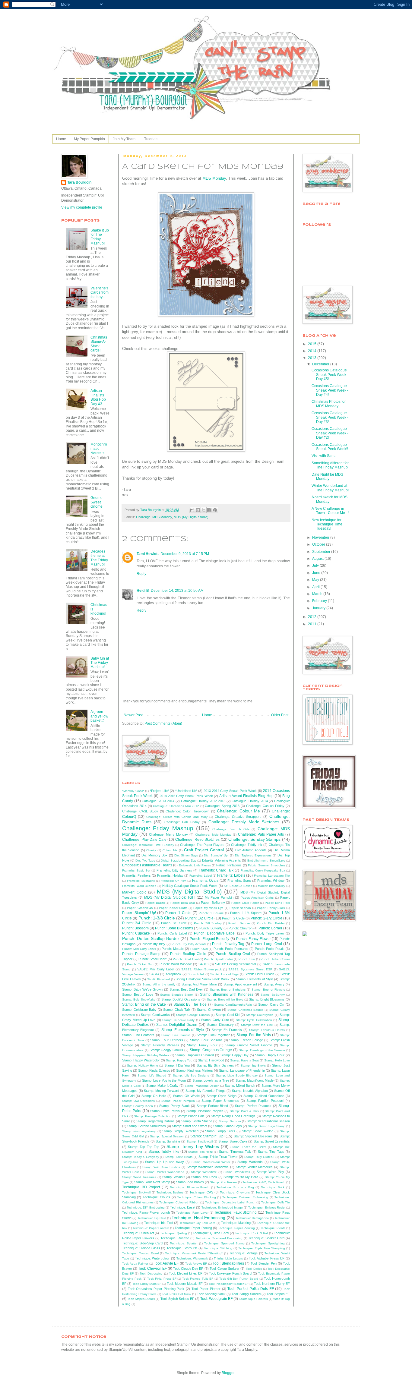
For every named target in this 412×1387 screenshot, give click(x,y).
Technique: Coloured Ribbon (179, 1202)
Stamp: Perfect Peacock (253, 1106)
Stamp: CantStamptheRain (233, 1004)
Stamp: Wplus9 (173, 1177)
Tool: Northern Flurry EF (272, 1283)
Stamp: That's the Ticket (248, 1147)
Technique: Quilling (173, 1233)
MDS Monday (214, 178)
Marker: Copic (134, 892)
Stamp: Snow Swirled (257, 1131)
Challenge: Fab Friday (181, 822)
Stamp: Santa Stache (196, 1121)
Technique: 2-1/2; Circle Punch (263, 1182)
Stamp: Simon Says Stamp (266, 1126)
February (320, 601)
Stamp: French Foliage (246, 1040)
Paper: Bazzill (155, 902)
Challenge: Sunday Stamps (254, 839)
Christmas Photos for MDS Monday (329, 403)
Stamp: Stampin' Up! (207, 1136)
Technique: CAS (201, 1192)
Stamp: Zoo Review (223, 1182)
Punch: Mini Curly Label (139, 948)
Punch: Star (247, 959)
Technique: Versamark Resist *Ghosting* (194, 1253)
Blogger (228, 1373)
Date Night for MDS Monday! (327, 476)
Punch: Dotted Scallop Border (150, 938)
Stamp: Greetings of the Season (262, 1050)
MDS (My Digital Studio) (191, 517)
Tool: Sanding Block (211, 1294)
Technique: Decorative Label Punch (230, 1202)
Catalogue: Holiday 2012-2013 (203, 801)
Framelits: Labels (231, 875)
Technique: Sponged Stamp (224, 1243)
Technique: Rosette (174, 1238)
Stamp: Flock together (213, 1035)
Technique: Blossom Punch (189, 1187)
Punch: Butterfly (211, 928)
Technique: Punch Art (138, 1233)
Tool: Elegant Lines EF (185, 1273)
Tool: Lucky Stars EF (146, 1283)
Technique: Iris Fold (158, 1223)
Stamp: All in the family (158, 984)
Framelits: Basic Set (136, 870)
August (318, 558)
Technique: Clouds (156, 1197)
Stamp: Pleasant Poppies (204, 1111)
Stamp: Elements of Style (254, 979)
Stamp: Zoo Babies (190, 1182)
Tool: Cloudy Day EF (188, 1268)
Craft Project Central (204, 849)
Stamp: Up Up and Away (164, 1162)
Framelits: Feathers (136, 875)
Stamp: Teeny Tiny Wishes (192, 1146)
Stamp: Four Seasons (206, 1040)
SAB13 (203, 964)
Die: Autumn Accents (251, 850)
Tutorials (151, 139)
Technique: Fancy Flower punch (146, 1212)
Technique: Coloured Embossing (245, 1197)
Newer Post (133, 715)
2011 (312, 624)
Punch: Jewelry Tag (228, 944)
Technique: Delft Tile (275, 1202)
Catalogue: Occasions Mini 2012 (176, 806)
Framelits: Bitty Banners (174, 870)
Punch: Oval (199, 948)
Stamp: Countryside (260, 1015)
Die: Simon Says (186, 855)
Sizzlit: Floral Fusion (259, 974)
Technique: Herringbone (252, 1218)
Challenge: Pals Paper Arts (261, 834)
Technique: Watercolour (152, 1258)
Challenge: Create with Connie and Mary (176, 816)
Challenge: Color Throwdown (187, 811)
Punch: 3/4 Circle (136, 923)
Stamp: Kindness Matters (194, 1070)
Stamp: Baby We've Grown (142, 989)
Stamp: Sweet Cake (233, 1141)
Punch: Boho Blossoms (174, 928)
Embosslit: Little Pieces (195, 865)
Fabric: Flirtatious (229, 865)
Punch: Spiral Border (218, 959)
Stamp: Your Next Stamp (152, 1182)
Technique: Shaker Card (266, 1238)
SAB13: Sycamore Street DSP (250, 969)
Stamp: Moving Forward (161, 1090)
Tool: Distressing (151, 1273)
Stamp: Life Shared (152, 1075)
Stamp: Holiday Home (142, 1065)
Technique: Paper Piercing (236, 1228)
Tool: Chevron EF (152, 1268)
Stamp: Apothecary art (240, 984)
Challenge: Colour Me (238, 811)
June (316, 573)
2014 (312, 351)
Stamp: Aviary (274, 984)
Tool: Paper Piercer (206, 1289)
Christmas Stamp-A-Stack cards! (98, 343)
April (316, 587)
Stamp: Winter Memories (254, 1167)
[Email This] (192, 510)
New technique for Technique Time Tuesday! (327, 524)
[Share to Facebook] (209, 510)
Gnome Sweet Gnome (96, 502)
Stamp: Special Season (167, 1136)
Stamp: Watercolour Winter (211, 1162)
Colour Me (170, 850)
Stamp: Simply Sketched (180, 1131)
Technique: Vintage (243, 1253)
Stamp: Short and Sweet (189, 1126)
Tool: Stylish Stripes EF (177, 1298)
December (321, 364)
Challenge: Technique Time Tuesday (148, 844)
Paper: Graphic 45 (140, 907)
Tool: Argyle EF (166, 1263)
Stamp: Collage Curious (193, 1015)
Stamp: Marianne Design (202, 1085)
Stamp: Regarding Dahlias (155, 1121)
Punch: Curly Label (171, 933)
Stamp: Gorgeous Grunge (211, 1050)
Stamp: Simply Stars (220, 1131)
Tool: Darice (254, 1268)
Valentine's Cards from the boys (99, 292)
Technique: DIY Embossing (145, 1207)
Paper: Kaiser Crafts (173, 907)
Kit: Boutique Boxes (238, 885)
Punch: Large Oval (266, 944)
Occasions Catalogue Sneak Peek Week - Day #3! (330, 417)
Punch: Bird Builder (271, 923)
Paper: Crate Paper (245, 902)
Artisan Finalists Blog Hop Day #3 (98, 397)
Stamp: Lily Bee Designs (191, 1075)
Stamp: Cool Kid (227, 1015)
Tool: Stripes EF (278, 1294)
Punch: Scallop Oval (233, 954)
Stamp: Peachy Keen (137, 1106)
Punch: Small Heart (152, 959)
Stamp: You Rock (204, 1177)
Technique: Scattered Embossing (219, 1238)
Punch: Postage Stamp (141, 954)
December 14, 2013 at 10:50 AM (177, 590)
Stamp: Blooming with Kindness (226, 994)
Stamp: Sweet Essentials (272, 1141)
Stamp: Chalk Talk (176, 1009)
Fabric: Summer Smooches (266, 865)
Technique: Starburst (181, 1248)
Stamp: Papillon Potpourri (265, 1100)
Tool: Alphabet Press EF (266, 1258)
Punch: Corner (270, 928)
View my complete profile (81, 207)
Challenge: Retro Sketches (197, 839)
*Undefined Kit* (186, 791)
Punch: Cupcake (136, 933)
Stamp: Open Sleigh (221, 1096)
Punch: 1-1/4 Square (245, 913)
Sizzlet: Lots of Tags (224, 974)
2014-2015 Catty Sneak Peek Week (186, 796)
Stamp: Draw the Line (257, 1024)
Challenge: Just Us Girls (230, 829)
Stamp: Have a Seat (244, 1060)
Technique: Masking (236, 1223)
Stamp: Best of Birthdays (228, 989)
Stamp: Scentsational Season (268, 1121)
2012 (312, 617)
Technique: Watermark (192, 1258)
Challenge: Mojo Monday (213, 834)
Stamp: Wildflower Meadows (208, 1167)
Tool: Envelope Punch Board (230, 1273)
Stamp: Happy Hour (270, 1055)
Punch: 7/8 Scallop (208, 923)
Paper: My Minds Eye (208, 907)
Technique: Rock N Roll (251, 1233)
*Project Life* (159, 791)
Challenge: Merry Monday (168, 834)
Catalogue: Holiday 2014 (250, 801)
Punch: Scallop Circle (188, 954)
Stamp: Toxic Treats (178, 1156)
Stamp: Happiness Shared (194, 1055)
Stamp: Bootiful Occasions (181, 999)
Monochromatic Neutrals (98, 448)
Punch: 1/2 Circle (199, 918)
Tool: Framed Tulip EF (197, 1278)
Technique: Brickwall (136, 1192)
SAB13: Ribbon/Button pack (201, 969)
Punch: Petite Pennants (231, 948)
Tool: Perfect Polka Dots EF (250, 1289)
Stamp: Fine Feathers (138, 1035)
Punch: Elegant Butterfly (209, 939)
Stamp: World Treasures (139, 1177)
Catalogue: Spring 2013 (222, 806)
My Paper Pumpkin (89, 139)
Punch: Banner (239, 923)
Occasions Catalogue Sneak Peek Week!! (330, 447)
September (321, 552)
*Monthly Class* (133, 791)
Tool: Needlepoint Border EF (229, 1283)
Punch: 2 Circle (233, 918)
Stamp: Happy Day (234, 1055)
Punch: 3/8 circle (174, 923)
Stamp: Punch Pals (190, 1116)
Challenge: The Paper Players (202, 844)
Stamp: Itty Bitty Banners (215, 1065)
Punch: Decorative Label (215, 933)
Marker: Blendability (271, 885)
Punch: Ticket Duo (140, 964)
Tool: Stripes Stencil (141, 1298)
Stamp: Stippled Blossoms (253, 1136)
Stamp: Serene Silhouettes (146, 1126)
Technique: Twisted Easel (140, 1253)
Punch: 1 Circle (178, 913)
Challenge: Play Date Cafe (144, 839)
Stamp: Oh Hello (153, 1096)
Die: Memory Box (154, 855)
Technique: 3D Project (141, 1187)
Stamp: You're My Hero (240, 1177)
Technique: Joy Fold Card (197, 1223)
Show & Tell (196, 974)
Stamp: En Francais (227, 1030)
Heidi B (143, 590)
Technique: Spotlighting (268, 1243)
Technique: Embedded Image (222, 1207)
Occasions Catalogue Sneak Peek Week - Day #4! (330, 390)
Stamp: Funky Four (202, 1045)
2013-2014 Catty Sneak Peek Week (230, 791)
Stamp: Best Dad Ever (186, 989)
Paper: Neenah (240, 907)
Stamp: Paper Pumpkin (178, 1100)
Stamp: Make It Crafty (162, 1085)
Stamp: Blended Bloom (176, 994)
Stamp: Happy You (179, 1060)
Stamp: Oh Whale (186, 1096)
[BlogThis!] (198, 510)
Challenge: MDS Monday (154, 517)
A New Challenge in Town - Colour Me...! (330, 510)
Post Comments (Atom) (163, 723)
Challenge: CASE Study (140, 811)
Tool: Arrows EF (196, 1263)
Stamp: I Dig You (177, 1065)
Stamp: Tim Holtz (200, 1151)
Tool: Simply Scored (246, 1294)
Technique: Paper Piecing (193, 1228)
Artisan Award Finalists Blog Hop (246, 796)
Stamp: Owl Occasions (138, 1100)
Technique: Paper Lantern (151, 1228)
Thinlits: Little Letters (228, 1258)
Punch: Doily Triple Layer (265, 933)
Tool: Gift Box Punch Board (238, 1278)
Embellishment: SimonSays (266, 860)
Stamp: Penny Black (174, 1106)
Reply (141, 574)
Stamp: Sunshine (168, 1141)
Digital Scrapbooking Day (178, 860)
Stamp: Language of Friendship (242, 1070)
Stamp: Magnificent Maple (254, 1080)
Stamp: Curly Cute (215, 1020)
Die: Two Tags (145, 860)
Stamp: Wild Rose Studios (161, 1167)
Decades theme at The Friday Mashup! (99, 557)
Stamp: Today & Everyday (140, 1156)
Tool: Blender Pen (264, 1263)
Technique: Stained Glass (141, 1248)
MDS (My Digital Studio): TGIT (169, 897)
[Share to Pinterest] (215, 510)
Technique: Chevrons (235, 1192)
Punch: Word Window (176, 964)
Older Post (279, 715)
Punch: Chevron (240, 928)
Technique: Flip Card (152, 1218)
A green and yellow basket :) (99, 716)
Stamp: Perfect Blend (212, 1106)
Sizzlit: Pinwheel (158, 979)
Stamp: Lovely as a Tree (210, 1080)
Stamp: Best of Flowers (268, 989)
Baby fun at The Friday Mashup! (99, 662)
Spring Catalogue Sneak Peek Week (203, 979)
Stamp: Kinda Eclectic (154, 1070)
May (316, 580)
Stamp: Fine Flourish (176, 1035)
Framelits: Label (200, 875)
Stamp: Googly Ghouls (166, 1050)
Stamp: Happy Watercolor (141, 1060)
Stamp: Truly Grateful (259, 1156)
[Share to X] (204, 510)
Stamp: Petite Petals (165, 1111)
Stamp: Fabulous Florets (266, 1030)
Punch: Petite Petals (270, 948)
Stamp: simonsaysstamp (139, 1131)
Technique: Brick (273, 1187)
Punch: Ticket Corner (275, 959)
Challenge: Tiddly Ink (246, 844)
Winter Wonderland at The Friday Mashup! (330, 488)
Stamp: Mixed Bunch (240, 1085)
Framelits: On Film (173, 880)
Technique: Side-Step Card (142, 1243)
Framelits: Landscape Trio (272, 875)
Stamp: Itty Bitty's (253, 1065)
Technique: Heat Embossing (198, 1217)
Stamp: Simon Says (227, 1126)
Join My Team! (124, 139)
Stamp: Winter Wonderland (164, 1172)
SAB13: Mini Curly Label (155, 969)
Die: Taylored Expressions (253, 855)
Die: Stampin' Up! (216, 855)
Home (61, 139)
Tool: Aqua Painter (135, 1263)
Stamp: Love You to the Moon (164, 1080)
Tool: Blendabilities (228, 1263)
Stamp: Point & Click (244, 1111)
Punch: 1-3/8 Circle (156, 918)
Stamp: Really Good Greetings (233, 1116)
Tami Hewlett (148, 554)
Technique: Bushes (170, 1192)
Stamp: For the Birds (253, 1035)
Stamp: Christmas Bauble (245, 1009)
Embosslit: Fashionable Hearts (147, 865)
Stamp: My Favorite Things (205, 1090)
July (316, 565)
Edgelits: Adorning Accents (221, 860)
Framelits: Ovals (205, 880)
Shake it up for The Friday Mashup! (99, 236)
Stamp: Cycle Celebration (254, 1020)
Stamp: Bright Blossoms (266, 999)
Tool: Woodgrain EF (216, 1299)
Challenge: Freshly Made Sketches (243, 821)
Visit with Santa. (325, 456)
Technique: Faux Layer (192, 1212)
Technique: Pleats (272, 1228)
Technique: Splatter (184, 1243)
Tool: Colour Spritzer (224, 1268)
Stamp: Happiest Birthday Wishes (145, 1055)
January (319, 608)
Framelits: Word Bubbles (139, 885)
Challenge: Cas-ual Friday (265, 806)
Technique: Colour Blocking (196, 1197)
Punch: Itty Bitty (153, 944)
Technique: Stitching (218, 1248)
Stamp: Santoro (230, 1121)
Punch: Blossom (135, 928)
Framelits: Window (270, 880)
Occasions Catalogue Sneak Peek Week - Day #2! (330, 433)
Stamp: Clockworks (155, 1015)
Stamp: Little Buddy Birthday (237, 1075)
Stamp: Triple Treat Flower (218, 1156)
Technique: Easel (182, 1207)
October (319, 544)
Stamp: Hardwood (211, 1060)
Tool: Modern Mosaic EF (185, 1283)
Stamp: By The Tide (190, 1004)
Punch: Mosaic (173, 948)
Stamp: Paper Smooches (220, 1100)
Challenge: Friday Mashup (157, 828)
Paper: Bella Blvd (182, 902)
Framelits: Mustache (141, 880)
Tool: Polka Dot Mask (176, 1294)
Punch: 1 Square (211, 913)
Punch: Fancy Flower (253, 939)
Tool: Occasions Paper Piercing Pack (156, 1289)
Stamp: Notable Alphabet (250, 1090)
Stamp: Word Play (270, 1172)
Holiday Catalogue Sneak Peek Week (190, 885)
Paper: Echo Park (277, 902)
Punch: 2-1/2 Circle (266, 918)
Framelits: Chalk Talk (216, 870)
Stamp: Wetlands (250, 1162)
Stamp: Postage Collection (152, 1116)
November (321, 537)
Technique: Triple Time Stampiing (261, 1248)
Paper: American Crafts (257, 897)
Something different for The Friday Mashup (330, 465)
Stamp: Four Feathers (166, 1040)
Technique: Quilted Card (211, 1233)
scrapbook (173, 974)
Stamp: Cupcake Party (178, 1020)
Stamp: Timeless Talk (235, 1151)
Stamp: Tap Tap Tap (143, 1147)
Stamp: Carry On (271, 1004)
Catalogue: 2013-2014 (158, 801)
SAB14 (154, 974)
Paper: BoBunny (213, 902)
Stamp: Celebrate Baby (139, 1009)
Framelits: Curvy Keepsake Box (263, 870)
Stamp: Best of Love (137, 994)
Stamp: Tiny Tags (271, 1151)
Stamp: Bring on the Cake (144, 1004)
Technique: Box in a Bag (235, 1187)
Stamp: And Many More (199, 984)
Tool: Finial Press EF (161, 1278)
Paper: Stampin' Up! (139, 913)
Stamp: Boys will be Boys (225, 999)
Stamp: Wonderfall (236, 1172)
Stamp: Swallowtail (200, 1141)
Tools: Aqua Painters (253, 1298)
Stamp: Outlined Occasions (263, 1096)
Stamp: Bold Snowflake (138, 999)
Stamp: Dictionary (220, 1024)
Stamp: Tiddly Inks (163, 1151)
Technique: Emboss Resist (266, 1207)
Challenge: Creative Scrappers (238, 816)
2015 (312, 344)
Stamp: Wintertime (204, 1172)
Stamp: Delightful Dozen (176, 1025)
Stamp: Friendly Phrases (160, 1045)
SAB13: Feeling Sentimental (235, 964)
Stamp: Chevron (209, 1009)
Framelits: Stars (239, 880)
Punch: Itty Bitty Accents (189, 944)
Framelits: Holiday (170, 875)
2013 (312, 358)
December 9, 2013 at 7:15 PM (184, 554)
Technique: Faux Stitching (235, 1212)
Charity (151, 850)
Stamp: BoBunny (273, 994)
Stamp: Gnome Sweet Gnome (248, 1045)
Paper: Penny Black (271, 907)
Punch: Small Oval (185, 959)
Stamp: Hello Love (277, 1060)
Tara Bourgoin (79, 182)
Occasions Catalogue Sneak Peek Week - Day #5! (330, 374)
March (317, 594)
